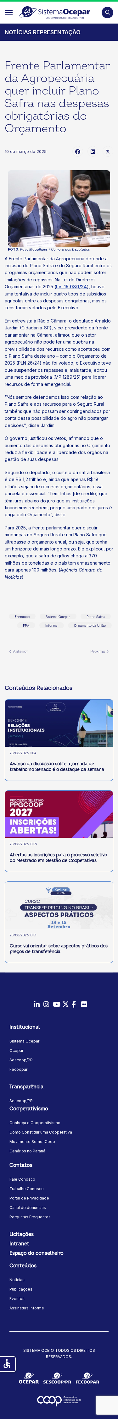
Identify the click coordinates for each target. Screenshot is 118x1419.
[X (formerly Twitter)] (108, 151)
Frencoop (22, 617)
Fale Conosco (22, 1179)
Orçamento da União (90, 626)
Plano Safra (96, 617)
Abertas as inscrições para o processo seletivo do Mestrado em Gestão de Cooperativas (58, 857)
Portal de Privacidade (29, 1198)
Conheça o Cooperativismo (34, 1122)
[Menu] (9, 13)
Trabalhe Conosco (26, 1188)
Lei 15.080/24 (71, 286)
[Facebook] (77, 151)
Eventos (17, 1298)
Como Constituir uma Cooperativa (40, 1132)
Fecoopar (18, 1069)
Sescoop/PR (21, 1060)
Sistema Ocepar (58, 617)
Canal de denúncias (27, 1207)
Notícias (17, 1279)
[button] (107, 12)
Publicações (20, 1289)
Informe (51, 626)
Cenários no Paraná (27, 1151)
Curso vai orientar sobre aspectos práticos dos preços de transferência (59, 948)
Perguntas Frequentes (30, 1217)
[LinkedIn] (92, 151)
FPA (26, 626)
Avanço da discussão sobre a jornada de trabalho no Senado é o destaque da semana (57, 766)
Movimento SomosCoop (32, 1141)
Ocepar (16, 1050)
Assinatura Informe (26, 1308)
